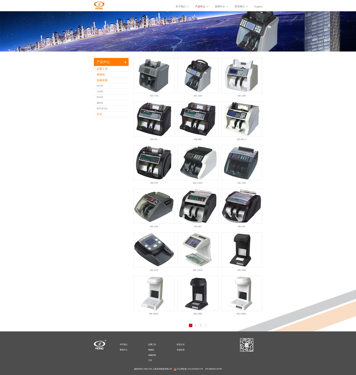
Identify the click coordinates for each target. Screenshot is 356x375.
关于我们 (180, 6)
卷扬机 (101, 74)
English (258, 6)
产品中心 (200, 6)
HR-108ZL (154, 314)
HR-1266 (154, 226)
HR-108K (197, 314)
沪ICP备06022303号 (213, 369)
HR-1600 (198, 96)
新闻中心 (220, 6)
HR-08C (154, 139)
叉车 (99, 114)
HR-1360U (198, 183)
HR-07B (154, 183)
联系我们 (240, 6)
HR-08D (198, 139)
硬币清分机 (102, 108)
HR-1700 (154, 96)
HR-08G (198, 226)
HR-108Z (241, 270)
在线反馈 (181, 350)
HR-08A (242, 226)
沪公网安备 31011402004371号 (190, 369)
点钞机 (100, 91)
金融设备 (102, 80)
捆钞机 (100, 103)
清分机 (100, 86)
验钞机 (100, 97)
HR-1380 (242, 96)
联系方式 (181, 344)
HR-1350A (198, 270)
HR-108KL (242, 314)
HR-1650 (154, 270)
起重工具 (102, 68)
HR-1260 (242, 183)
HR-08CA (241, 139)
